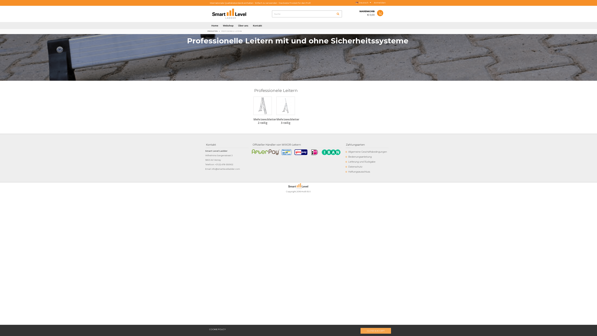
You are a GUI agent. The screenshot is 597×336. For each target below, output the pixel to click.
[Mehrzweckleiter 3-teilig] (285, 106)
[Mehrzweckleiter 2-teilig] (262, 106)
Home (214, 25)
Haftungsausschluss (359, 171)
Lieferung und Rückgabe (361, 161)
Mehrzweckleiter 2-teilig (264, 121)
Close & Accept (376, 330)
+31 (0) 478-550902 (224, 164)
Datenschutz (355, 166)
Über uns (243, 25)
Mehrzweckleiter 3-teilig (287, 121)
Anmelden (380, 2)
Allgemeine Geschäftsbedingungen (367, 151)
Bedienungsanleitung (360, 156)
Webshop (228, 25)
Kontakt (257, 25)
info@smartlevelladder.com (226, 169)
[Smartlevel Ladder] (230, 14)
